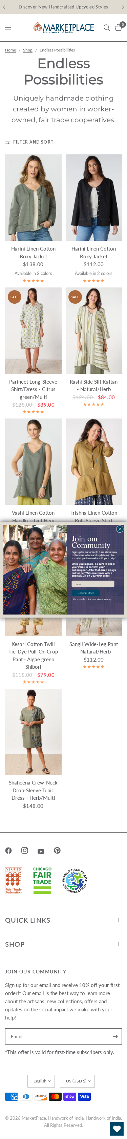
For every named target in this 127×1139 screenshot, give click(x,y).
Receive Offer (85, 593)
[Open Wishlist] (117, 1129)
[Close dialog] (120, 528)
